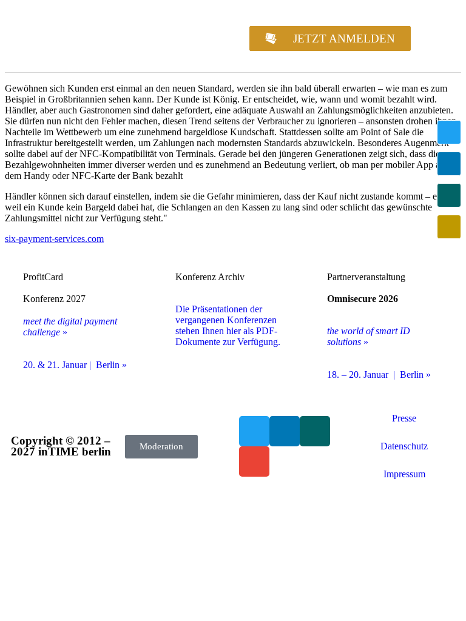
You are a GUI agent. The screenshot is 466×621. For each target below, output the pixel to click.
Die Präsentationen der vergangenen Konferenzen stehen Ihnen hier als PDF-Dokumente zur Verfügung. (227, 325)
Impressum (404, 474)
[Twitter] (449, 132)
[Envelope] (449, 227)
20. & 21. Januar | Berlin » (75, 365)
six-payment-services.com (54, 238)
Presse (404, 418)
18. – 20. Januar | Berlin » (379, 374)
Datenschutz (404, 446)
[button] (434, 39)
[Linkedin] (449, 164)
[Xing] (449, 195)
